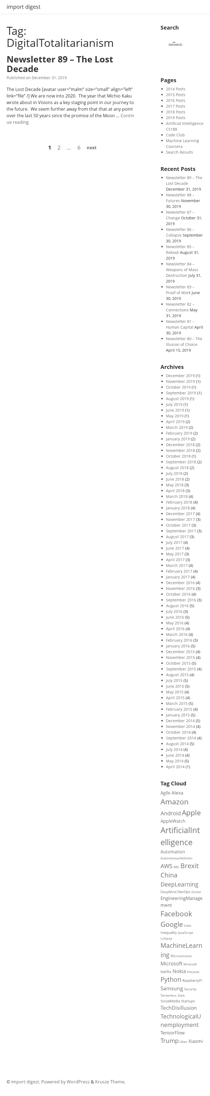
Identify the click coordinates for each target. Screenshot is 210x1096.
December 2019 (180, 375)
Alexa (177, 793)
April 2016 (175, 628)
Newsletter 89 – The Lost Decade (60, 63)
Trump (170, 1040)
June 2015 (175, 686)
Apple (191, 812)
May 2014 (174, 761)
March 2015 (177, 703)
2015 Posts (175, 94)
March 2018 (177, 496)
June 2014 (175, 755)
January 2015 (178, 715)
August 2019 (177, 398)
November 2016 (180, 588)
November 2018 (180, 450)
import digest (23, 7)
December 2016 (180, 582)
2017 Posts (175, 106)
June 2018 (175, 479)
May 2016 (174, 623)
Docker (196, 892)
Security (190, 989)
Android (171, 813)
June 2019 (175, 410)
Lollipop (166, 938)
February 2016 (179, 640)
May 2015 (174, 692)
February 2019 (179, 433)
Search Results (179, 152)
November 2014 (180, 726)
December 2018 (180, 444)
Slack (181, 995)
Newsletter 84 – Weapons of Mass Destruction (182, 269)
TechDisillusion (179, 1007)
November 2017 (180, 519)
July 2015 (174, 680)
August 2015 (177, 674)
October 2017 (178, 525)
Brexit (189, 865)
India (187, 925)
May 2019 (174, 415)
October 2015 (178, 663)
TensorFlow (173, 1032)
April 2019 (175, 421)
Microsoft (171, 963)
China (169, 875)
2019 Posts (175, 117)
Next (92, 148)
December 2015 (180, 651)
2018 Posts (175, 111)
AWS (167, 866)
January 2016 (178, 646)
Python (171, 979)
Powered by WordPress (65, 1082)
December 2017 (180, 513)
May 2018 (174, 484)
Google (172, 924)
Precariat (193, 972)
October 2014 (178, 732)
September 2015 (181, 669)
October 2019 (178, 387)
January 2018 (178, 507)
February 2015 (179, 709)
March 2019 (177, 427)
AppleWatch (173, 821)
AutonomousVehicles (176, 858)
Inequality (169, 932)
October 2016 (178, 594)
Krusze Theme (109, 1082)
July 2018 (174, 473)
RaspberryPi (192, 980)
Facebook (176, 914)
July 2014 (174, 749)
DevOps (183, 891)
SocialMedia (170, 1001)
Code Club (175, 134)
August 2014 (177, 743)
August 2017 (177, 536)
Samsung (172, 988)
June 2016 (175, 617)
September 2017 (181, 530)
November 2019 (180, 381)
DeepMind (168, 892)
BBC (176, 867)
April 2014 (175, 766)
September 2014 (181, 738)
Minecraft (190, 964)
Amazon (175, 801)
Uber (183, 1041)
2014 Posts (175, 88)
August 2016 (177, 605)
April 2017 (175, 559)
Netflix (166, 971)
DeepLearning (180, 884)
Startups (188, 1001)
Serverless (169, 995)
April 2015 (175, 697)
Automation (173, 852)
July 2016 (174, 611)
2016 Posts (175, 100)
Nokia (179, 971)
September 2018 (181, 461)
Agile (165, 793)
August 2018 (177, 467)
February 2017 (179, 571)
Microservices (181, 956)
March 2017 (177, 565)
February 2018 (179, 502)
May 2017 (174, 553)
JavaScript (185, 932)
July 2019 (174, 404)
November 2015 (180, 657)
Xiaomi (195, 1041)
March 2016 (177, 634)
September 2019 (181, 392)
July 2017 (174, 542)
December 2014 (180, 720)
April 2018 (175, 490)
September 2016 (181, 599)
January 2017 (178, 576)
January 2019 (178, 438)
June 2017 (175, 548)
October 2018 (178, 456)
